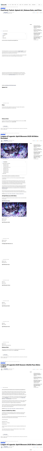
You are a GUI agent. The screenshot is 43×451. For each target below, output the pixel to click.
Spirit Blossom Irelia (5, 164)
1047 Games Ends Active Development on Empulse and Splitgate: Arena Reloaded (37, 26)
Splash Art (4, 35)
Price (3, 36)
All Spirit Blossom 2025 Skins (6, 163)
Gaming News (35, 28)
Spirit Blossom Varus (6, 169)
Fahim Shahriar (6, 12)
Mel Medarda (6, 397)
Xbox (37, 31)
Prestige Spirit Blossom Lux (6, 167)
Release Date (4, 173)
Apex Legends (35, 387)
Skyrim (38, 35)
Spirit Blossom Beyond (12, 74)
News (37, 387)
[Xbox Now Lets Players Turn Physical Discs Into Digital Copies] (31, 30)
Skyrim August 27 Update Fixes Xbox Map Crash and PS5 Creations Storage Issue (38, 34)
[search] (38, 4)
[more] (36, 5)
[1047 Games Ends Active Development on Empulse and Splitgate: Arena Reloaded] (31, 26)
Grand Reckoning (8, 398)
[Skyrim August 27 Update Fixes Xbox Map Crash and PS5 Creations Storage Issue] (31, 33)
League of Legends (3, 8)
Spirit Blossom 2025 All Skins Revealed (10, 85)
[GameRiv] (4, 5)
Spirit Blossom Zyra (5, 168)
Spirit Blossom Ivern (5, 172)
